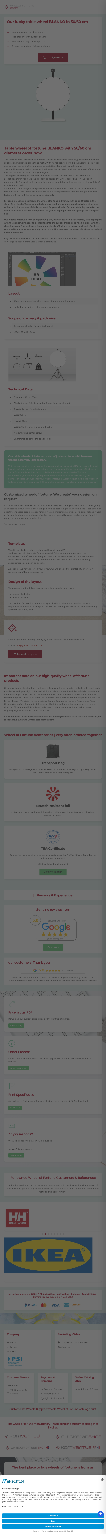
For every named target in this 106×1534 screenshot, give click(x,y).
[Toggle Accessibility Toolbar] (100, 1514)
